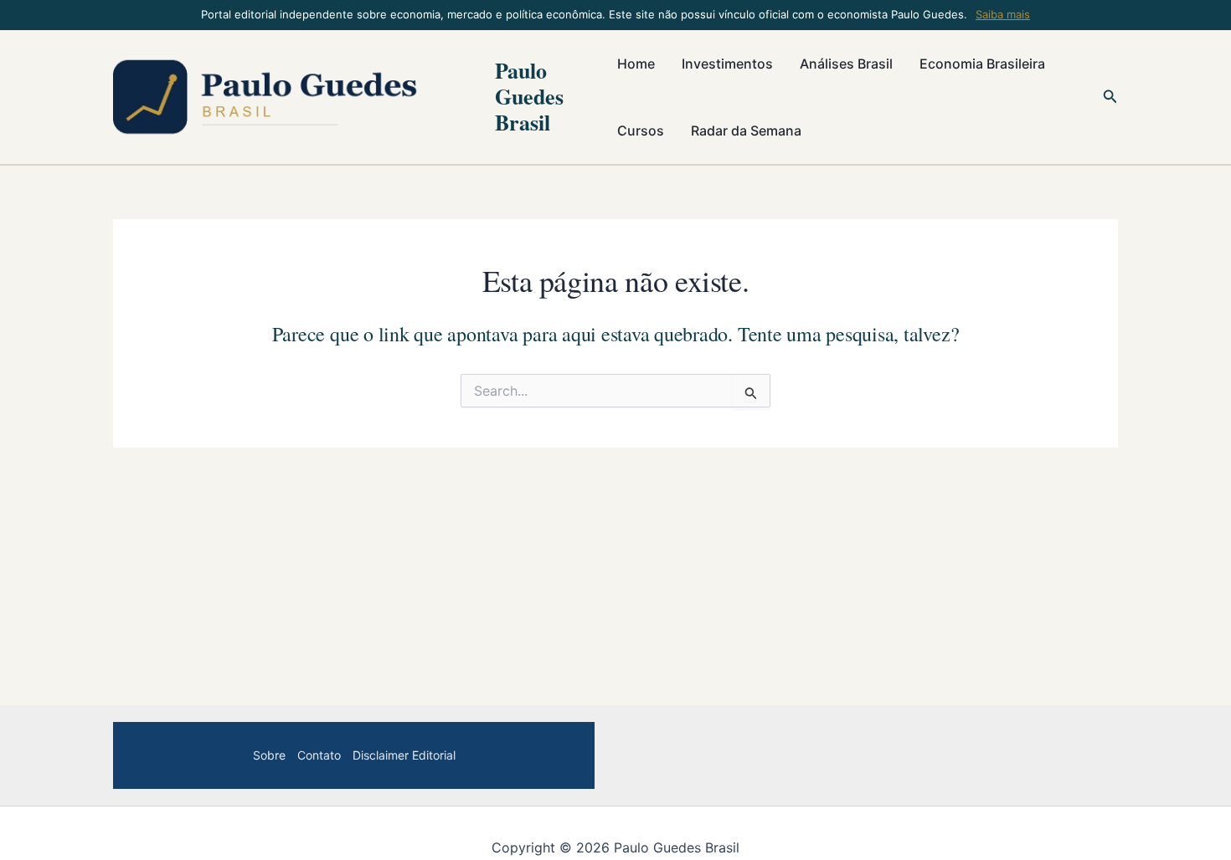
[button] (1110, 96)
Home (636, 63)
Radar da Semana (746, 130)
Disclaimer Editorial (404, 755)
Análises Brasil (846, 63)
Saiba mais (1003, 14)
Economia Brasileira (982, 63)
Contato (319, 755)
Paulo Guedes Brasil (529, 96)
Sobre (269, 755)
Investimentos (727, 63)
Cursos (640, 130)
